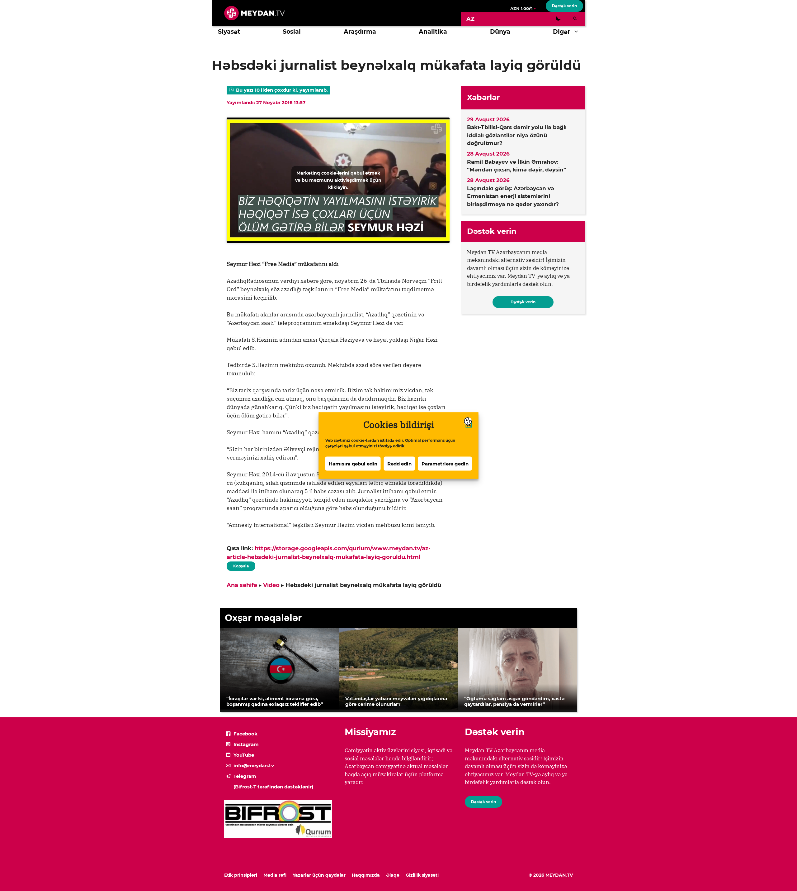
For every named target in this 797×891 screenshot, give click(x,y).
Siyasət (229, 31)
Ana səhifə (242, 585)
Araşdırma (360, 31)
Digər (561, 31)
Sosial (292, 31)
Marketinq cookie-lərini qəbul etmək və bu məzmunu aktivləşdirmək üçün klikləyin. (338, 180)
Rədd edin (399, 463)
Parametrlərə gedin (445, 463)
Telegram (244, 776)
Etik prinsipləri (240, 875)
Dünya (500, 31)
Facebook (245, 734)
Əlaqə (392, 875)
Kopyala (241, 564)
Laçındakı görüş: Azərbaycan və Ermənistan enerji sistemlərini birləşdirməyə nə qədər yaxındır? (513, 196)
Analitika (433, 31)
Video (271, 585)
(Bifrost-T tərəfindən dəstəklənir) (273, 787)
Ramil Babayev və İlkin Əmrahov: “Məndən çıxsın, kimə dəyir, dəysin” (516, 166)
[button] (577, 31)
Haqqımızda (366, 875)
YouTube (243, 755)
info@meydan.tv (253, 765)
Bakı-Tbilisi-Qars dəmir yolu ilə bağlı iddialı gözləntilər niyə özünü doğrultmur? (517, 135)
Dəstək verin (564, 5)
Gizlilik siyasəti (422, 875)
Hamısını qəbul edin (353, 463)
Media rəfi (274, 875)
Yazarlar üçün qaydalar (319, 875)
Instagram (246, 744)
